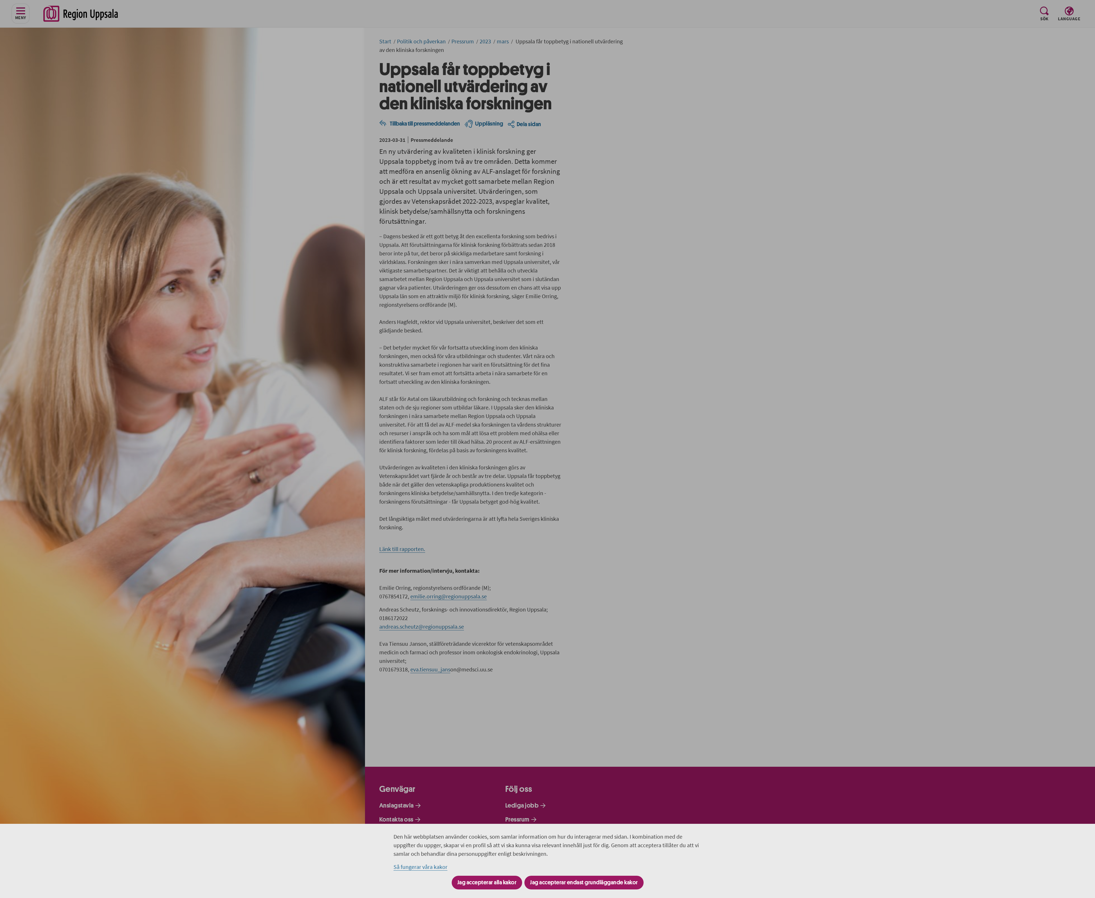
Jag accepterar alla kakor (487, 882)
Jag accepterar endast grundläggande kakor (584, 882)
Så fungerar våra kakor (420, 866)
